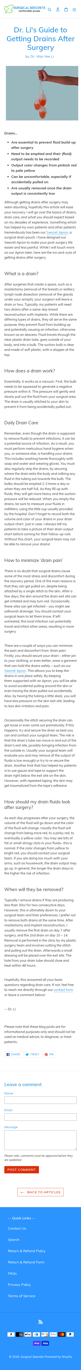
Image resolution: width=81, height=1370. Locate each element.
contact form (63, 990)
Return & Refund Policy (27, 1251)
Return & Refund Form (26, 1262)
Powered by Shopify (58, 1357)
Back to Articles (43, 1192)
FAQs (12, 1273)
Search (13, 1239)
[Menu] (74, 9)
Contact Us (17, 1228)
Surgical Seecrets (32, 1357)
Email (8, 1110)
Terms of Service (21, 1296)
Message (11, 1127)
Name (8, 1093)
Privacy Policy (19, 1284)
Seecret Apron (57, 232)
